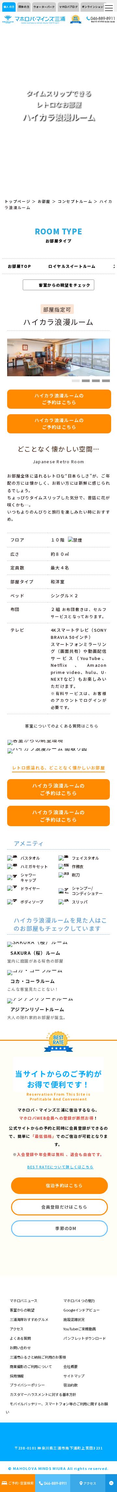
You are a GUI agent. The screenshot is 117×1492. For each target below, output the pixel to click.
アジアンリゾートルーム (37, 1009)
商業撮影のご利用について (31, 1366)
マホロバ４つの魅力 (79, 1300)
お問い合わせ (20, 1347)
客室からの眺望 (22, 1309)
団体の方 (24, 6)
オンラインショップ (94, 6)
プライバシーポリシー (27, 1384)
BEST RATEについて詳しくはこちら (60, 1166)
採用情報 (17, 1375)
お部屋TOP (19, 266)
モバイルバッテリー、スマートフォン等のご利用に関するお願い (57, 1407)
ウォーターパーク (44, 6)
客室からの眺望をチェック (64, 285)
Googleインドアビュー (81, 1309)
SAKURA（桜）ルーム (35, 953)
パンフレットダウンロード (84, 1338)
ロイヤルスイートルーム (72, 266)
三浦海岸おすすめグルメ (29, 1319)
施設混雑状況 (73, 1319)
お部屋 (44, 201)
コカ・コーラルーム (32, 981)
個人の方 (9, 6)
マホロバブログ (68, 6)
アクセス (16, 1328)
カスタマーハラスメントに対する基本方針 (43, 1394)
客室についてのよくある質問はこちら (61, 725)
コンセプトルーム (75, 201)
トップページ (18, 201)
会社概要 (70, 1366)
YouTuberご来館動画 (79, 1328)
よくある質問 (20, 1338)
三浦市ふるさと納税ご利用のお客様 (38, 1357)
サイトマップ (73, 1375)
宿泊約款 (70, 1384)
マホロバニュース (23, 1300)
